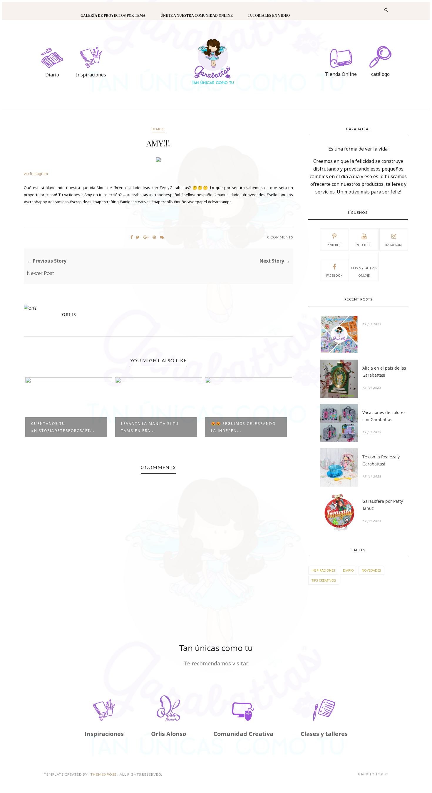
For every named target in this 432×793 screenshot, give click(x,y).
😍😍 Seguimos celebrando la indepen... (243, 427)
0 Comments (280, 237)
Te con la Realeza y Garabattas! (381, 460)
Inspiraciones (323, 570)
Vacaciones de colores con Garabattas (384, 416)
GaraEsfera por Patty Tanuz (382, 504)
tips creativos (324, 580)
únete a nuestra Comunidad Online (196, 16)
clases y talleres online (364, 272)
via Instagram (36, 173)
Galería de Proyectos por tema (113, 16)
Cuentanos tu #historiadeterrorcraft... (63, 427)
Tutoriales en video (269, 16)
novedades (371, 570)
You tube (363, 245)
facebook (334, 275)
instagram (393, 245)
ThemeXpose (104, 774)
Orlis (69, 314)
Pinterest (334, 245)
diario (158, 129)
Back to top (371, 774)
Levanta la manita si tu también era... (150, 427)
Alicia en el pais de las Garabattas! (384, 371)
